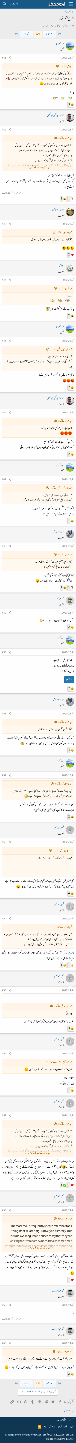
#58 (4, 1210)
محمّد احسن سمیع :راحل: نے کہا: (61, 1062)
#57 (4, 1116)
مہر (69, 1420)
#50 (4, 652)
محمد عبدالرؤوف (58, 598)
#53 (4, 842)
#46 (4, 413)
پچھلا (48, 34)
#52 (4, 775)
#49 (4, 613)
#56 (4, 1054)
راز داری (52, 1426)
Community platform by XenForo (43, 1435)
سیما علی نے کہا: (66, 66)
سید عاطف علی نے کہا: (63, 784)
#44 (4, 280)
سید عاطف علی (58, 532)
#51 (4, 714)
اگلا (28, 34)
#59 (4, 1305)
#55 (4, 990)
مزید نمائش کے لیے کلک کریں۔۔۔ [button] (38, 167)
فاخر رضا (71, 953)
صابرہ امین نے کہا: (65, 1219)
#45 (4, 341)
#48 (4, 546)
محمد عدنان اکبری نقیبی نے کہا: (61, 349)
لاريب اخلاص (58, 209)
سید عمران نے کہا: (65, 138)
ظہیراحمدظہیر (67, 26)
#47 (4, 480)
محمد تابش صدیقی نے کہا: (63, 1006)
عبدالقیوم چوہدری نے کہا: (62, 850)
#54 (4, 919)
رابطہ (72, 1426)
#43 (4, 224)
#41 (4, 58)
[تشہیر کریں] (9, 58)
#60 (4, 1343)
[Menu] (70, 4)
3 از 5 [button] (38, 34)
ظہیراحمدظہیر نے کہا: (64, 232)
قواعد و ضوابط (62, 1426)
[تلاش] (4, 4)
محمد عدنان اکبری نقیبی (55, 115)
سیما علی (61, 265)
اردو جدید (60, 1420)
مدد (45, 1426)
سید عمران (59, 43)
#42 (4, 130)
